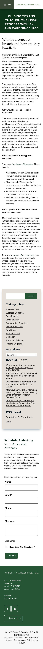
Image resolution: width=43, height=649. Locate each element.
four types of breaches (22, 164)
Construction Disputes (16, 323)
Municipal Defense (15, 340)
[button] (7, 4)
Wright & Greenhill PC (24, 55)
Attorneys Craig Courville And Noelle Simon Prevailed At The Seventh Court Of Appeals (20, 403)
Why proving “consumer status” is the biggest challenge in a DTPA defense (21, 367)
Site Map (19, 637)
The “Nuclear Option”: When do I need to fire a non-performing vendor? (21, 375)
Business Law (12, 309)
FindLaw (21, 643)
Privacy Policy (31, 637)
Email (8, 495)
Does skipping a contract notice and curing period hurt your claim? (21, 384)
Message (10, 521)
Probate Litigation (14, 344)
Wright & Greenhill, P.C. (23, 632)
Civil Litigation (12, 320)
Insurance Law (13, 333)
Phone (8, 508)
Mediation (10, 337)
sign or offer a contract (23, 255)
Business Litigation (19, 58)
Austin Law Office (12, 589)
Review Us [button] (13, 618)
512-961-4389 (14, 466)
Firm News (11, 330)
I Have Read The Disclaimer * (21, 547)
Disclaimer (10, 541)
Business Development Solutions (20, 640)
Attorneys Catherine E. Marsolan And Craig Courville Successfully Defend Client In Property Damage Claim (21, 393)
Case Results (12, 316)
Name (8, 482)
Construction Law (14, 326)
